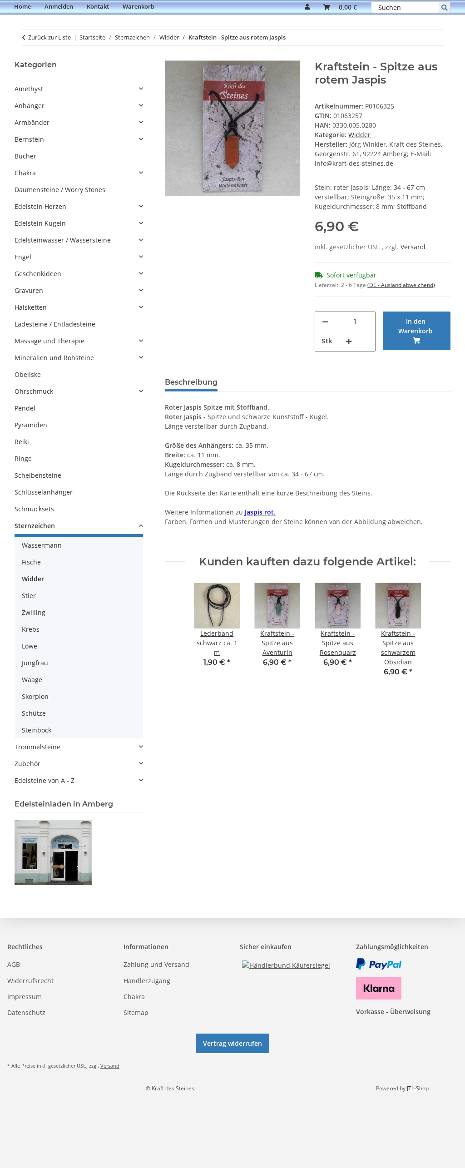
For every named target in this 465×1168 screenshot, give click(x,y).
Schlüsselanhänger (44, 492)
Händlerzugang (147, 980)
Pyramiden (31, 425)
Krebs (31, 629)
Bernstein (29, 139)
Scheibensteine (38, 475)
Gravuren (29, 290)
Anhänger (30, 105)
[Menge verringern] (325, 322)
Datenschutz (26, 1012)
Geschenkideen (38, 273)
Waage (32, 679)
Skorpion (35, 696)
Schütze (34, 713)
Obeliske (28, 374)
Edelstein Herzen (40, 206)
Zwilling (33, 612)
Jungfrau (35, 662)
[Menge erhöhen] (349, 341)
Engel (23, 256)
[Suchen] (444, 7)
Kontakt (98, 6)
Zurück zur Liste (49, 37)
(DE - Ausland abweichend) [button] (401, 285)
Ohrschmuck (34, 391)
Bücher (25, 156)
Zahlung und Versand (156, 964)
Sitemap (136, 1012)
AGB (13, 964)
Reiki (22, 441)
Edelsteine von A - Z (44, 780)
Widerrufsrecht (30, 980)
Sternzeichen (35, 525)
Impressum (24, 996)
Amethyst (29, 88)
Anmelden (59, 6)
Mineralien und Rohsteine (54, 357)
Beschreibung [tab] (191, 382)
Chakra (25, 172)
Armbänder (32, 122)
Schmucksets (34, 509)
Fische (31, 562)
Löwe (29, 646)
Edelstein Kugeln (40, 223)
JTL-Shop (418, 1088)
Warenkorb (138, 6)
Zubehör (27, 763)
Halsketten (31, 307)
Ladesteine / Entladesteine (55, 324)
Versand (413, 247)
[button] (307, 7)
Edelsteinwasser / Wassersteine (63, 240)
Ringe (23, 458)
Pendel (25, 408)
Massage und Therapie (49, 341)
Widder (359, 134)
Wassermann (42, 545)
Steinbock (36, 730)
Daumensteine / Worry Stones (60, 189)
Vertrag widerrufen (232, 1043)
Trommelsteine (37, 746)
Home (22, 6)
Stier (29, 595)
